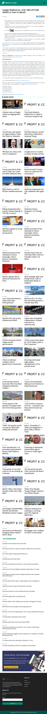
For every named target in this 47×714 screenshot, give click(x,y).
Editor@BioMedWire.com (7, 92)
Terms (25, 680)
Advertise (26, 684)
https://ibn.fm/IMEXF (17, 57)
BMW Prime (39, 68)
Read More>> (5, 53)
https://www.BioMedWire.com (23, 80)
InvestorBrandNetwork (18, 94)
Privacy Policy (27, 682)
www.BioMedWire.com (7, 89)
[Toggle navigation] (44, 3)
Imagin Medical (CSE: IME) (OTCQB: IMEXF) (11, 42)
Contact (26, 686)
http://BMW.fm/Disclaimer (31, 84)
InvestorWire (21, 63)
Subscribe (12, 703)
